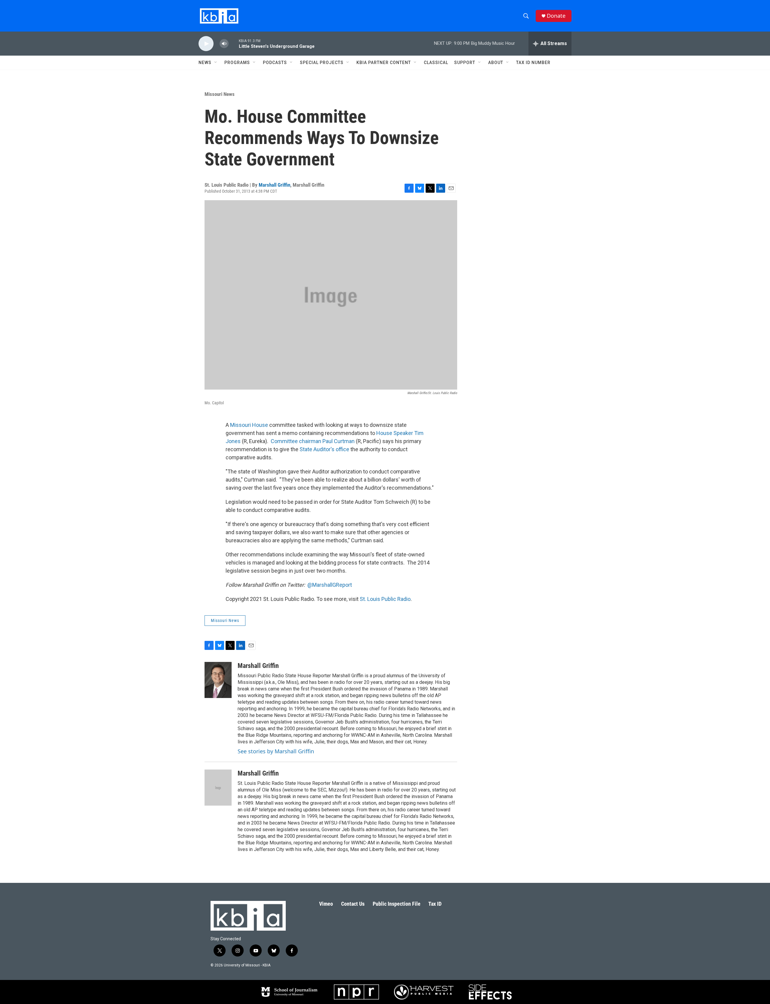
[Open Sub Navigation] (216, 62)
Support (464, 62)
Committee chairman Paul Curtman (313, 441)
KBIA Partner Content (383, 62)
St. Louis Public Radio (385, 599)
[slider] (234, 43)
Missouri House (249, 425)
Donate (556, 16)
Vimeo (326, 904)
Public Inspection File (396, 904)
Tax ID (435, 904)
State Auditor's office (324, 449)
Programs (237, 62)
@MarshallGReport (329, 585)
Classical (436, 62)
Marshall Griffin (274, 185)
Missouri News (220, 94)
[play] (206, 43)
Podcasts (275, 62)
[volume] (224, 44)
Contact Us (353, 904)
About (495, 62)
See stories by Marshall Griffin (276, 751)
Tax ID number (533, 62)
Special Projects (321, 62)
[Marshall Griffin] (218, 680)
